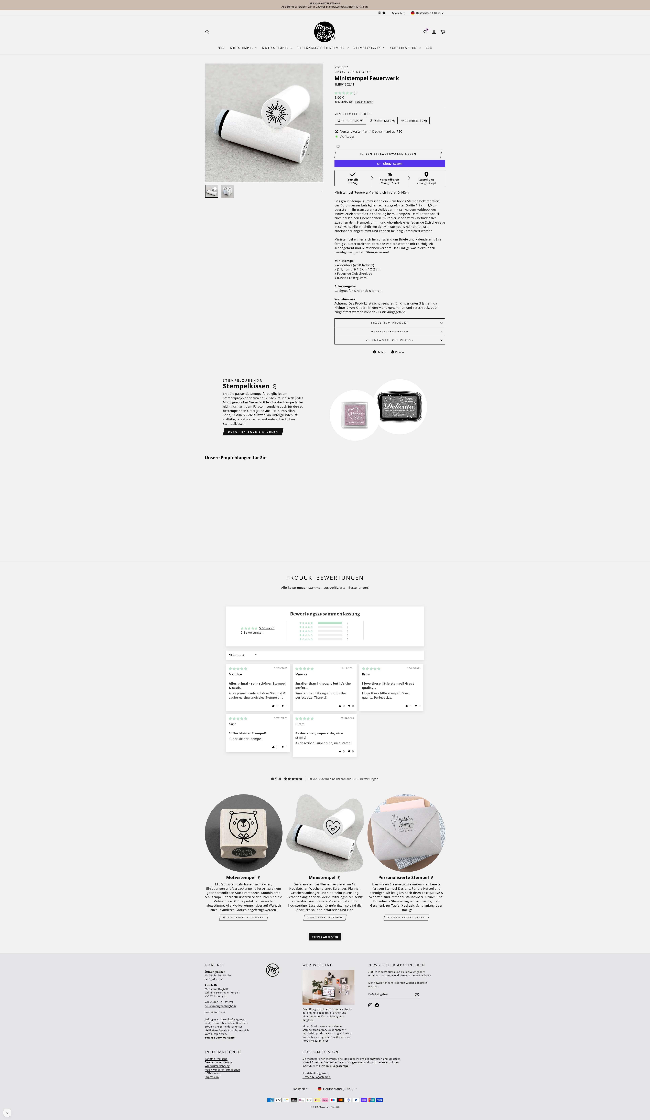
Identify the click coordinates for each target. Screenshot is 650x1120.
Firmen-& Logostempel (316, 1077)
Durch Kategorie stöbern (253, 431)
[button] (344, 93)
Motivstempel (276, 48)
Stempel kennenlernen (406, 917)
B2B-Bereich (212, 1073)
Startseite (340, 67)
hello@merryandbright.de (220, 1006)
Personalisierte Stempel (321, 48)
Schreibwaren (404, 48)
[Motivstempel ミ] (244, 833)
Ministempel (242, 48)
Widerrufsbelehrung (217, 1065)
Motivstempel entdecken (243, 917)
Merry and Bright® (353, 72)
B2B (429, 48)
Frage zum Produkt (389, 322)
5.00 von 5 (267, 628)
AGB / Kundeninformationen (222, 1069)
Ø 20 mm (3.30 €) (414, 121)
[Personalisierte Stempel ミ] (406, 833)
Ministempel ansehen (325, 917)
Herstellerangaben (390, 331)
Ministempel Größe (353, 114)
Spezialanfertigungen (315, 1073)
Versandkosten (364, 101)
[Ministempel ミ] (325, 833)
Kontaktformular (215, 1012)
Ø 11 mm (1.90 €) (350, 121)
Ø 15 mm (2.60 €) (382, 121)
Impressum (212, 1077)
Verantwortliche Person (390, 340)
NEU (221, 48)
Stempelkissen (368, 48)
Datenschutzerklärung (218, 1062)
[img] (238, 669)
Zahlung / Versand (216, 1058)
